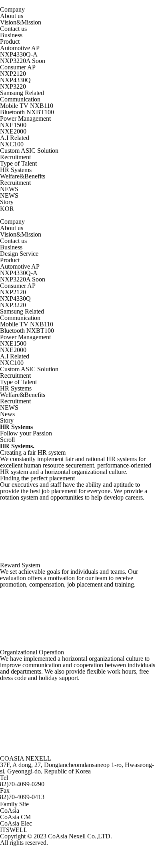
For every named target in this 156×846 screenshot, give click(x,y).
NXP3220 (13, 86)
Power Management (25, 118)
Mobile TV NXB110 (26, 105)
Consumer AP (18, 67)
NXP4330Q (15, 80)
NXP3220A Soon (22, 60)
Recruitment (15, 182)
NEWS (9, 195)
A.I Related (14, 137)
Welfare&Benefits (22, 176)
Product (10, 41)
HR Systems (16, 169)
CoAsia (9, 810)
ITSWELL (14, 829)
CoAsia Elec (16, 823)
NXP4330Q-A (19, 54)
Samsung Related (22, 92)
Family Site (14, 804)
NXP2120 (13, 73)
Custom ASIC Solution (29, 150)
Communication (20, 99)
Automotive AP (20, 48)
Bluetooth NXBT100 (27, 112)
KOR (7, 209)
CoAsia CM (15, 817)
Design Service (19, 253)
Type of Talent (18, 163)
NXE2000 (13, 131)
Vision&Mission (20, 22)
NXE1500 (13, 124)
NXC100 (12, 144)
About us (11, 15)
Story (7, 201)
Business (11, 35)
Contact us (13, 28)
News (7, 414)
